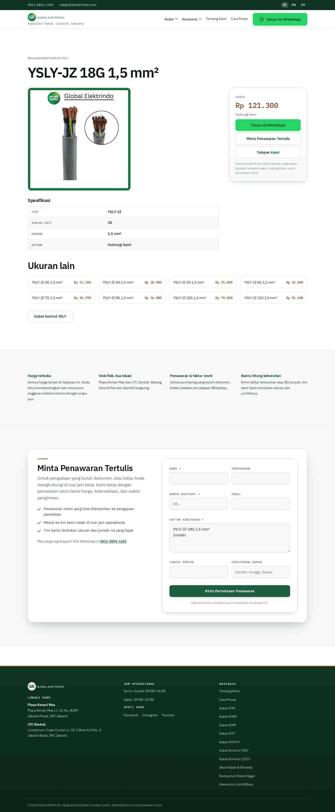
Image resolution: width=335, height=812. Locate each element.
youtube (168, 715)
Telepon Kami (268, 152)
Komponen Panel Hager (237, 776)
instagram (150, 715)
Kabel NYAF (228, 716)
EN (294, 5)
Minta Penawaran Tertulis (267, 138)
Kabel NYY (227, 733)
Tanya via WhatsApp (268, 124)
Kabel (169, 19)
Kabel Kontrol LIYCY (234, 759)
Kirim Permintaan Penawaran (230, 590)
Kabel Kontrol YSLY (54, 58)
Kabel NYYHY (229, 742)
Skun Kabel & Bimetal (235, 767)
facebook (131, 715)
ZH (303, 5)
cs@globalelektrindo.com (77, 5)
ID (285, 5)
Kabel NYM (227, 725)
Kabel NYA (227, 708)
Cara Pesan (239, 18)
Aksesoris (189, 19)
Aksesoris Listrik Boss (236, 784)
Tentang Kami (216, 18)
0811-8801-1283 (41, 5)
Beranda (34, 58)
